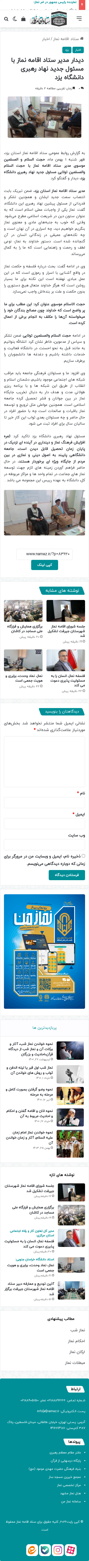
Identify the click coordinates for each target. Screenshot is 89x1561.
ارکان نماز (77, 1352)
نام (81, 793)
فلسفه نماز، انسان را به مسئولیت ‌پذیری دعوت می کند (67, 681)
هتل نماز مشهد (70, 1493)
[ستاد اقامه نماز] (48, 18)
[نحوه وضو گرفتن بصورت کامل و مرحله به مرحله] (70, 1096)
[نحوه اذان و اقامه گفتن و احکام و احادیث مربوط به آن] (70, 1117)
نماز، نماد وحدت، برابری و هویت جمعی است (24, 678)
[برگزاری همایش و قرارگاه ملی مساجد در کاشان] (23, 611)
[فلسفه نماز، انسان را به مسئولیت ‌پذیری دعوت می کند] (65, 660)
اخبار (46, 39)
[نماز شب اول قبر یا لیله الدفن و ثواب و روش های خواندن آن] (70, 1074)
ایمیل (79, 814)
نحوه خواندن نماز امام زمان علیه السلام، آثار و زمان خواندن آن (29, 1137)
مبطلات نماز (75, 1363)
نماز (18, 1522)
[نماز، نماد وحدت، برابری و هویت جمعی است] (23, 660)
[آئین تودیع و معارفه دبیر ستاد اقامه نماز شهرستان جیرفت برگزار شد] (71, 1290)
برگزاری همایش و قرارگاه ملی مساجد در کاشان (25, 629)
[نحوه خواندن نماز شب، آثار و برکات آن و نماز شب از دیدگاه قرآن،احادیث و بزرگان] (70, 1050)
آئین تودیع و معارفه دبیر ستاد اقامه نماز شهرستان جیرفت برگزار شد (29, 1289)
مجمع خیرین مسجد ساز (65, 1477)
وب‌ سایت (76, 835)
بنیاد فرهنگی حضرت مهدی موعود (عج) (55, 1469)
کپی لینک (44, 565)
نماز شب (77, 1330)
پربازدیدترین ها (44, 1028)
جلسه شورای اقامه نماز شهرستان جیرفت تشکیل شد (66, 631)
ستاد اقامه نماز (66, 39)
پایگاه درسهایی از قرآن (66, 1461)
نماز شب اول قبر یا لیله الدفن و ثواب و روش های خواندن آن (29, 1070)
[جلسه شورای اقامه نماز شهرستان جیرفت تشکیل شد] (65, 611)
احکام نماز (76, 1341)
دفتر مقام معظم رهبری (65, 1452)
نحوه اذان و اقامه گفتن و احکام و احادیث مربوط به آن (29, 1114)
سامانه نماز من (71, 1501)
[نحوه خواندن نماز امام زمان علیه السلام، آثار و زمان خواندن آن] (70, 1144)
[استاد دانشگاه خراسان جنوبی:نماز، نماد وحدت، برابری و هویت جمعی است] (71, 1265)
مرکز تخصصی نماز (69, 1485)
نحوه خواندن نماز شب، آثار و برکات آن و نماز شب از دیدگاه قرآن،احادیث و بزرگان (30, 1049)
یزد (67, 50)
